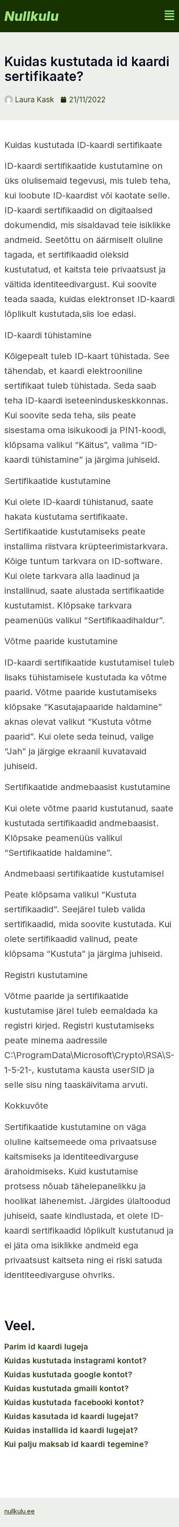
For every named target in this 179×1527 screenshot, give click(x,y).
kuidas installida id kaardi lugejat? (71, 1430)
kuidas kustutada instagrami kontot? (75, 1360)
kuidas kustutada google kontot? (68, 1374)
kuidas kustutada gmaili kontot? (66, 1388)
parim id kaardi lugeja (46, 1346)
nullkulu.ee (19, 1511)
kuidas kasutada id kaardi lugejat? (71, 1416)
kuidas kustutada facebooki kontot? (74, 1402)
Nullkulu (31, 16)
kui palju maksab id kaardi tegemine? (76, 1444)
